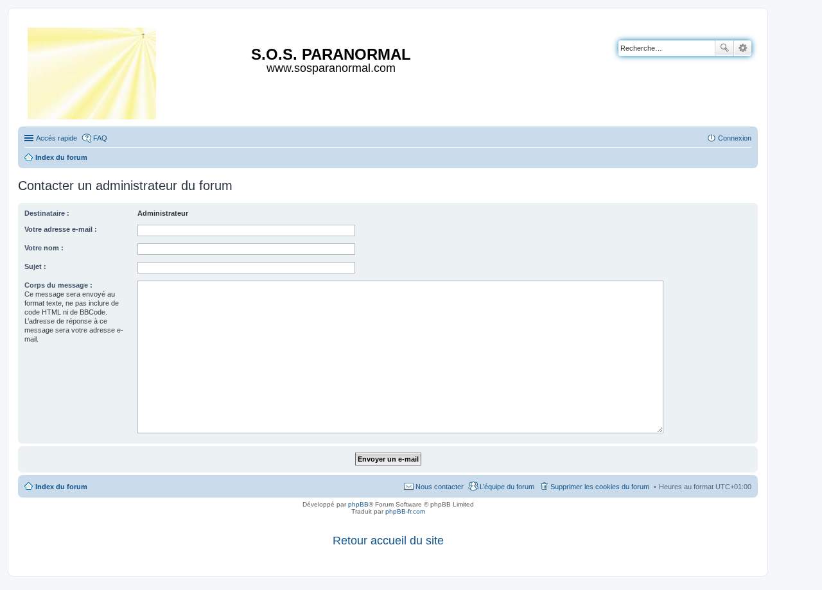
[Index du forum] (92, 71)
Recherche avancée (742, 48)
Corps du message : (58, 285)
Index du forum (61, 486)
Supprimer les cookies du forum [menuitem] (599, 486)
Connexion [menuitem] (734, 138)
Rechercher (724, 48)
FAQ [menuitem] (100, 138)
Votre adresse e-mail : (60, 229)
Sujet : (35, 266)
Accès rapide (56, 138)
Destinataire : (46, 213)
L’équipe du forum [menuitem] (507, 486)
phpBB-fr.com (405, 511)
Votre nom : (44, 248)
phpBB (358, 504)
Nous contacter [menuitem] (439, 486)
